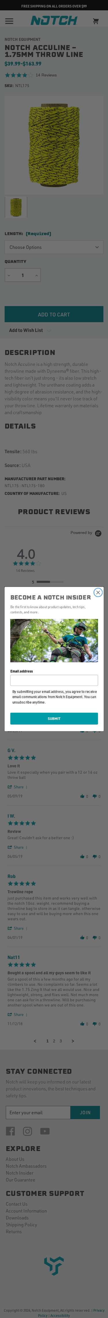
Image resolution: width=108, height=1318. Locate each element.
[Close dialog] (98, 592)
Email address (21, 671)
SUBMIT (54, 718)
